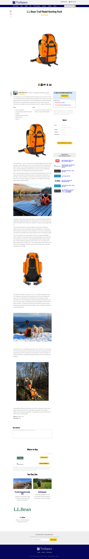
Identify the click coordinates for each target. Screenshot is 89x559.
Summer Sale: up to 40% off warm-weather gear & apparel (68, 166)
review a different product (65, 97)
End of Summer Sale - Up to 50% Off (68, 186)
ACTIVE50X (68, 192)
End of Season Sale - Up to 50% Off (68, 171)
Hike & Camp (15, 6)
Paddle (26, 6)
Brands (54, 6)
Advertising (49, 552)
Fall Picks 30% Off (66, 176)
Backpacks (45, 8)
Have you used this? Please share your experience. (24, 430)
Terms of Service (51, 556)
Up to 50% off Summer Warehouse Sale (67, 181)
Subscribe (53, 539)
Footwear (44, 6)
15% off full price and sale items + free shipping (68, 190)
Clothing (49, 6)
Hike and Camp (40, 8)
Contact (43, 552)
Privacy (56, 556)
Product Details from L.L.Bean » (64, 143)
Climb (21, 6)
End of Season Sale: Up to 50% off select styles (68, 161)
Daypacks (50, 8)
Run (30, 6)
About (38, 552)
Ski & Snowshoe (36, 6)
